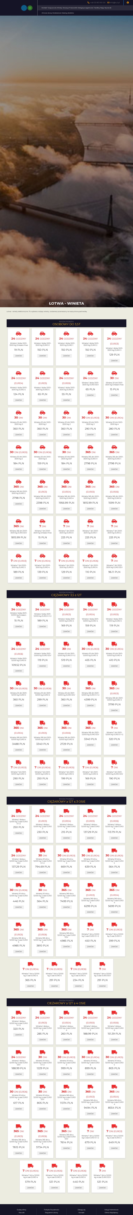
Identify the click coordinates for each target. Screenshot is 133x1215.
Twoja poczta (52, 8)
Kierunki (22, 1213)
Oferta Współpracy (111, 1213)
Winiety (59, 8)
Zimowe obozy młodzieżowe (51, 13)
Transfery (97, 8)
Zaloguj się (81, 1210)
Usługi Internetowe (111, 1210)
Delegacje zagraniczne (85, 8)
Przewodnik (73, 8)
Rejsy (102, 8)
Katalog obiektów (68, 13)
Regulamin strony (51, 1213)
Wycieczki (107, 8)
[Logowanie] (128, 2)
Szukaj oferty (21, 1210)
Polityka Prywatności (51, 1210)
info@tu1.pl (115, 2)
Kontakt (44, 8)
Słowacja (66, 8)
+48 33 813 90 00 (97, 2)
